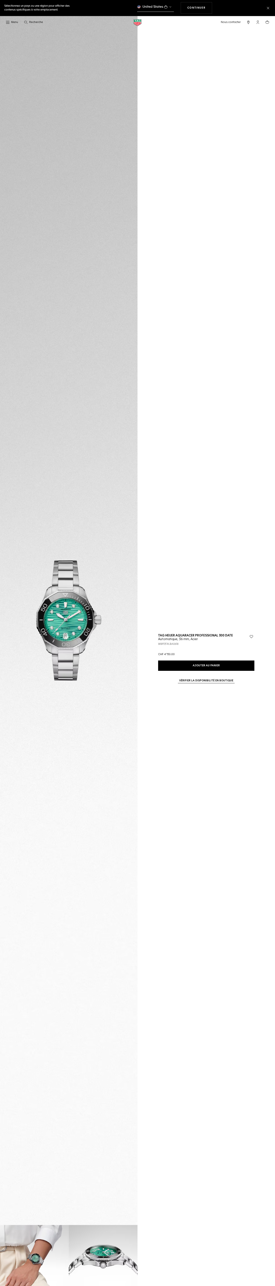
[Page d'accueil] (137, 22)
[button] (257, 22)
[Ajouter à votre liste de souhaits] (251, 636)
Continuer (199, 7)
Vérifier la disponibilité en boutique (206, 680)
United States (153, 6)
